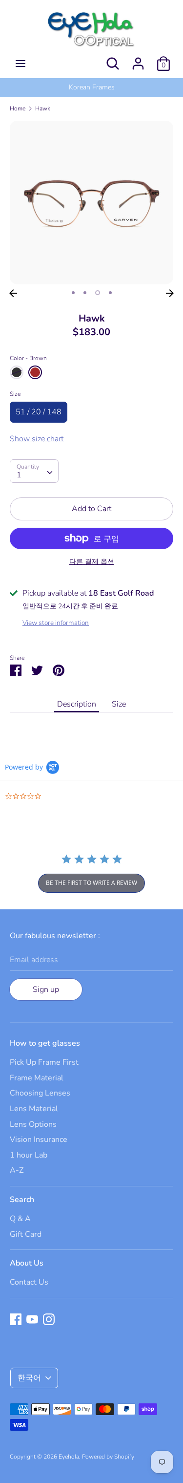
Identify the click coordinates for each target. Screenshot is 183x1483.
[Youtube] (32, 1318)
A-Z (16, 1170)
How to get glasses (45, 1043)
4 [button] (110, 292)
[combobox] (34, 471)
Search (22, 1199)
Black (16, 372)
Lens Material (34, 1108)
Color (28, 358)
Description (76, 704)
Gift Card (25, 1234)
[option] (91, 202)
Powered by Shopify (108, 1457)
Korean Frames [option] (92, 87)
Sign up (46, 989)
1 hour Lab (28, 1155)
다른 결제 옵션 (91, 561)
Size (15, 394)
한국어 (29, 1378)
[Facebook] (15, 1318)
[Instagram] (49, 1318)
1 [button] (73, 292)
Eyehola (69, 1457)
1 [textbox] (19, 475)
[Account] (138, 59)
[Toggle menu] (20, 63)
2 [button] (84, 292)
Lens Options (33, 1124)
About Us (26, 1263)
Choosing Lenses (40, 1093)
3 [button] (97, 292)
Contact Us (29, 1282)
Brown (35, 372)
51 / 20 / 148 (38, 412)
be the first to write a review (91, 883)
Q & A (20, 1218)
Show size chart (36, 438)
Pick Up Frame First (44, 1062)
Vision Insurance (38, 1139)
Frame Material (36, 1078)
